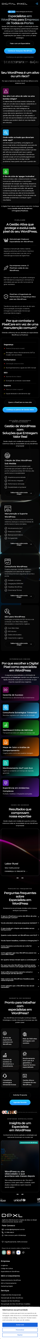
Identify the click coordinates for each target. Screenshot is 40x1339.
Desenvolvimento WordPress (29, 1142)
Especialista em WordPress (10, 1271)
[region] (20, 1323)
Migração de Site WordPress (10, 1301)
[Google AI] (18, 1252)
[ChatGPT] (4, 1252)
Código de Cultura (7, 1268)
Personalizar (20, 1330)
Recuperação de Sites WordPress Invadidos (15, 1304)
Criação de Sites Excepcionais (11, 1295)
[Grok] (23, 1252)
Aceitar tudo (20, 1325)
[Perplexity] (14, 1252)
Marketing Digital (7, 1286)
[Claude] (9, 1252)
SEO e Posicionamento (8, 1283)
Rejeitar (20, 1335)
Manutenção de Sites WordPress (12, 1298)
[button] (18, 878)
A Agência (4, 1265)
